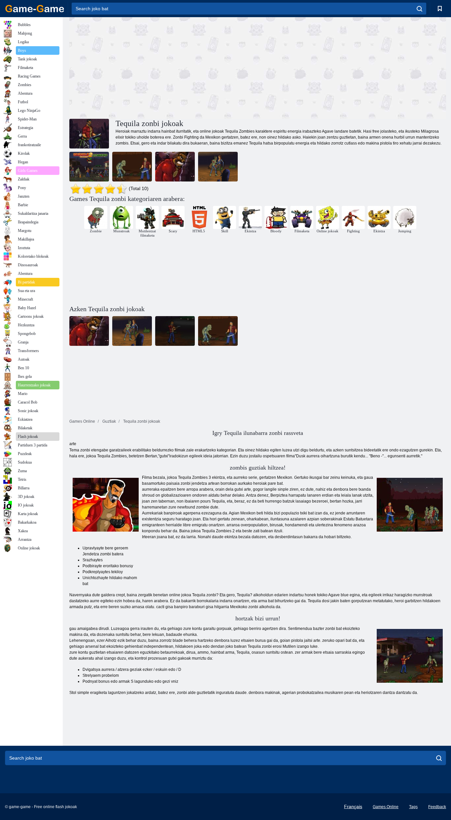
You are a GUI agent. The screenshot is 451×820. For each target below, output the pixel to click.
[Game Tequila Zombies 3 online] (175, 166)
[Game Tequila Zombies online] (132, 166)
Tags (413, 806)
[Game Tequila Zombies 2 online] (89, 166)
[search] (419, 8)
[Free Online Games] (34, 8)
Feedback (437, 806)
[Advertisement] (163, 67)
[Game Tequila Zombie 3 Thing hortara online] (218, 166)
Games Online (386, 806)
